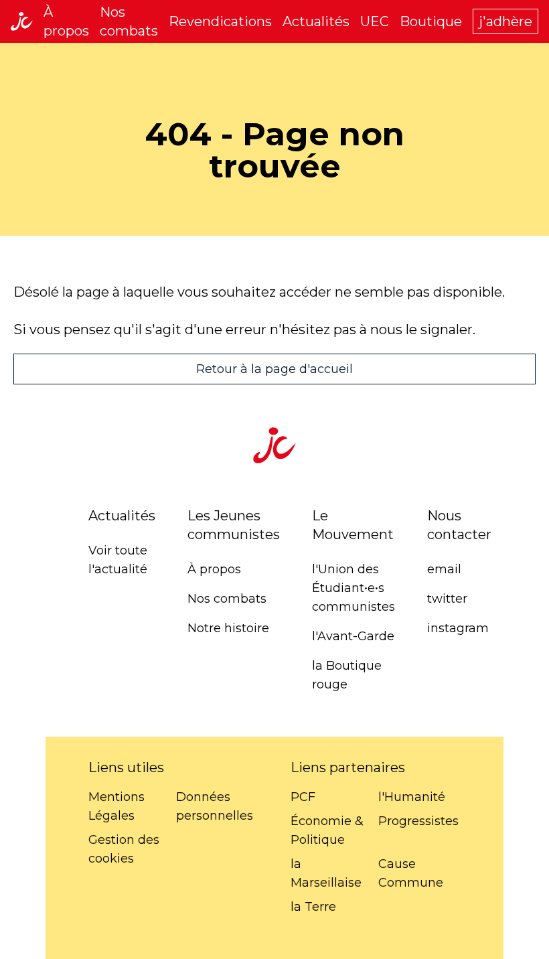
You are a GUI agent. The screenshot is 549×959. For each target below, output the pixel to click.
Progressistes (418, 821)
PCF (303, 797)
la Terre (313, 906)
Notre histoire (228, 628)
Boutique (431, 21)
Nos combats (226, 598)
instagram (458, 628)
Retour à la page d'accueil (274, 369)
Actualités (316, 21)
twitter (447, 598)
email (444, 569)
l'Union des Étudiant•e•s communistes (353, 588)
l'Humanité (411, 797)
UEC (374, 21)
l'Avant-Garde (353, 636)
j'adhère (505, 21)
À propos (214, 569)
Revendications (220, 21)
